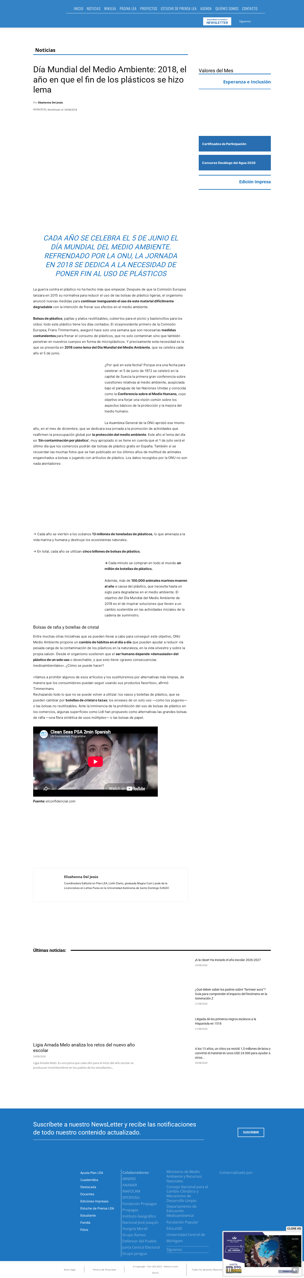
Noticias (45, 50)
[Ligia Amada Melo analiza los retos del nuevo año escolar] (90, 998)
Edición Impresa (255, 181)
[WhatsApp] (171, 103)
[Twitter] (266, 20)
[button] (270, 9)
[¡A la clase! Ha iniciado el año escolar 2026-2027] (174, 969)
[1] (235, 123)
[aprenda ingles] (235, 101)
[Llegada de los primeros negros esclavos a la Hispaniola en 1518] (174, 1029)
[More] (183, 103)
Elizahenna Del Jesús (50, 102)
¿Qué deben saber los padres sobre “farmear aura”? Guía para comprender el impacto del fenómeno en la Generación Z (231, 994)
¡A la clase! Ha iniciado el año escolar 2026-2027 (228, 960)
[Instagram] (260, 20)
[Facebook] (255, 20)
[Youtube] (271, 20)
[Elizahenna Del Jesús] (48, 885)
